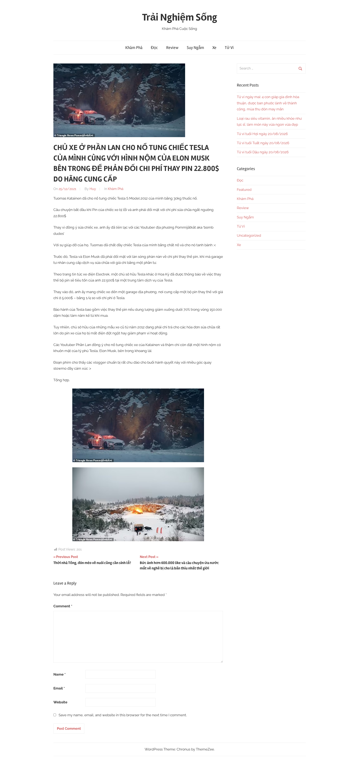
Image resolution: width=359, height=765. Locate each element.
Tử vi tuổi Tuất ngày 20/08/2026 (263, 143)
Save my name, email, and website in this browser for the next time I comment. (123, 715)
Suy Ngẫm (195, 47)
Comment (62, 606)
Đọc (154, 47)
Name (59, 674)
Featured (244, 190)
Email (59, 688)
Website (60, 702)
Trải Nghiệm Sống (179, 17)
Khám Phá (134, 47)
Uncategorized (249, 235)
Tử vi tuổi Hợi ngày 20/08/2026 (262, 134)
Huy (93, 189)
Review (172, 47)
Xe (214, 47)
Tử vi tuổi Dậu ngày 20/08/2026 (263, 152)
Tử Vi (229, 47)
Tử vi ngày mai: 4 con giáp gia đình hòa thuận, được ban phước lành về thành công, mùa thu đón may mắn (268, 103)
